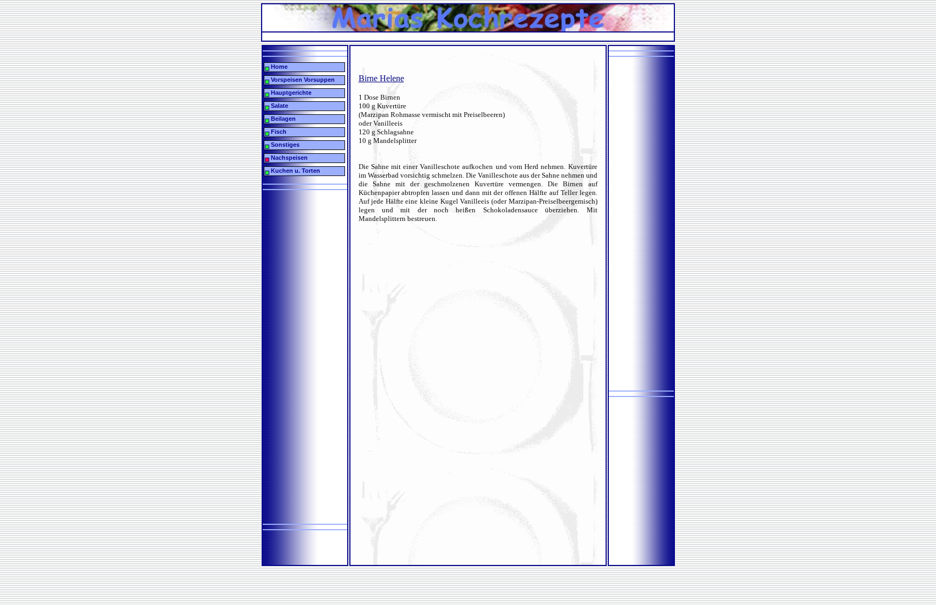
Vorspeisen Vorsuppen (302, 79)
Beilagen (282, 118)
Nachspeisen (288, 157)
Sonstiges (284, 144)
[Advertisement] (459, 36)
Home (278, 66)
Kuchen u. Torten (294, 170)
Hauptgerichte (290, 92)
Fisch (278, 131)
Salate (278, 105)
